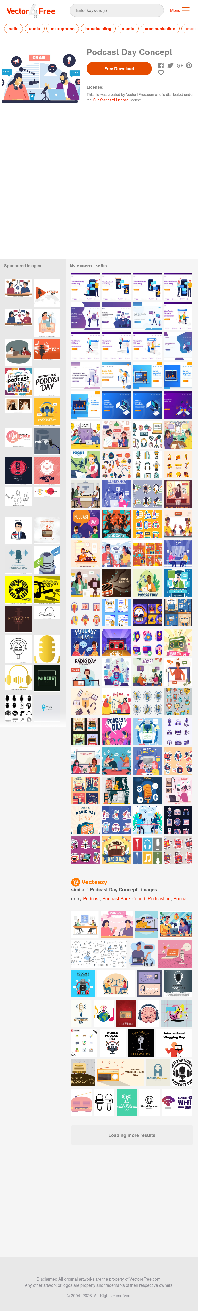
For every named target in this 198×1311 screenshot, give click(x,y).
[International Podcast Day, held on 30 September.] (18, 471)
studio (128, 28)
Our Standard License (111, 99)
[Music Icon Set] (147, 850)
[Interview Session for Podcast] (85, 642)
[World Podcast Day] (147, 583)
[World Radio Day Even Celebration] (178, 494)
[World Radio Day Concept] (147, 761)
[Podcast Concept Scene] (116, 435)
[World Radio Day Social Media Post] (147, 612)
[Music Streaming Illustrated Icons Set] (147, 642)
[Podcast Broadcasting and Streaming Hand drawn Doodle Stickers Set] (116, 464)
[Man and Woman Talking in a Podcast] (116, 553)
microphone (63, 28)
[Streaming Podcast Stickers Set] (147, 524)
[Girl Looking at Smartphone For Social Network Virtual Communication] (116, 316)
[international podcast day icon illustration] (18, 649)
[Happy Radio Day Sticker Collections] (178, 850)
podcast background (123, 898)
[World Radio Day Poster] (85, 820)
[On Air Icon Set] (178, 731)
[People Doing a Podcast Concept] (85, 435)
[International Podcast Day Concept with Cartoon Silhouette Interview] (116, 524)
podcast (91, 898)
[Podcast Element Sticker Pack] (178, 464)
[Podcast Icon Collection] (147, 464)
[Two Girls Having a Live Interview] (116, 701)
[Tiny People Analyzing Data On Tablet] (85, 405)
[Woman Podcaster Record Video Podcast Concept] (85, 583)
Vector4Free (31, 10)
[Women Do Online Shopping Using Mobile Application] (85, 375)
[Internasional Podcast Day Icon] (85, 612)
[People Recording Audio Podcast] (178, 553)
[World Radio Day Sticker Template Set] (178, 820)
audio (34, 28)
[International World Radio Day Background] (85, 672)
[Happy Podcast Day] (116, 731)
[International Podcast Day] (85, 494)
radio (14, 28)
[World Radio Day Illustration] (116, 494)
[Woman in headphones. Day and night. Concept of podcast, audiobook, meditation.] (18, 412)
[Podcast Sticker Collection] (178, 701)
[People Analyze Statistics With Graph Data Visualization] (178, 405)
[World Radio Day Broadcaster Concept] (85, 553)
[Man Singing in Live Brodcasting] (116, 672)
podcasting (159, 898)
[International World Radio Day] (178, 642)
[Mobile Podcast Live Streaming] (147, 731)
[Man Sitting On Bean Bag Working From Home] (178, 346)
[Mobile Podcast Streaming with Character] (178, 583)
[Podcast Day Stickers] (85, 850)
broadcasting (98, 28)
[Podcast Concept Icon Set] (147, 435)
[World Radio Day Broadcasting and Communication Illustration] (47, 323)
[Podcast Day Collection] (85, 701)
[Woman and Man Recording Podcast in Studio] (178, 435)
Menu (175, 10)
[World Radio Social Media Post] (178, 612)
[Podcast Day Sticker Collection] (116, 820)
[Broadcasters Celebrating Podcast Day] (85, 524)
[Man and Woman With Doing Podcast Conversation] (116, 761)
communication (160, 28)
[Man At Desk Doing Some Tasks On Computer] (116, 375)
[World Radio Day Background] (116, 583)
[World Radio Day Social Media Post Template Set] (116, 612)
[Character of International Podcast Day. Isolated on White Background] (18, 293)
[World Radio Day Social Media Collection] (147, 553)
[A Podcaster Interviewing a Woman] (147, 672)
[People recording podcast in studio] (85, 761)
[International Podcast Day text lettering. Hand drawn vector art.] (47, 382)
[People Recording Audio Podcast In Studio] (178, 524)
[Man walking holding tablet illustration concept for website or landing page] (85, 346)
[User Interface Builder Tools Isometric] (116, 405)
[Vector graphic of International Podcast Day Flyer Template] (47, 412)
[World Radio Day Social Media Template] (85, 731)
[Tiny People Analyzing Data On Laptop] (147, 375)
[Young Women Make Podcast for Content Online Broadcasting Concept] (116, 790)
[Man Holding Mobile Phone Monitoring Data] (147, 316)
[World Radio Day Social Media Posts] (85, 790)
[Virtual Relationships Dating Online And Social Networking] (85, 316)
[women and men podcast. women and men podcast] (18, 352)
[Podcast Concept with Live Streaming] (178, 672)
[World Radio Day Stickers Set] (178, 761)
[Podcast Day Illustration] (85, 464)
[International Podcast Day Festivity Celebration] (147, 820)
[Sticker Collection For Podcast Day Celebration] (147, 494)
